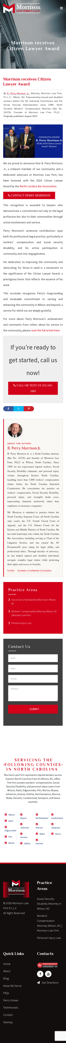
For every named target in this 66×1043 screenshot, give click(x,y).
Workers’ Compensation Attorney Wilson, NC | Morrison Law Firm (49, 923)
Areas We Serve (12, 986)
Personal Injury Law (21, 623)
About (6, 971)
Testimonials (10, 1007)
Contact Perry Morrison (30, 195)
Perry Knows (10, 1000)
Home (6, 964)
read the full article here (45, 330)
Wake (42, 833)
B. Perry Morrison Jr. (24, 448)
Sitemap (8, 1022)
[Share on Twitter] (18, 408)
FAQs (6, 993)
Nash (10, 820)
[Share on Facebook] (8, 408)
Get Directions (50, 982)
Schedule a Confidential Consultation (34, 570)
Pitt (10, 836)
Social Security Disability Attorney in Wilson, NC (49, 903)
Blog (6, 978)
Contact (8, 1015)
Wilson (11, 814)
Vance (58, 833)
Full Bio (10, 570)
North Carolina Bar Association (38, 186)
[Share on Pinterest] (29, 408)
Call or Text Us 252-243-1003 (34, 388)
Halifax (27, 843)
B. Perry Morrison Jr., (18, 93)
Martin (11, 843)
